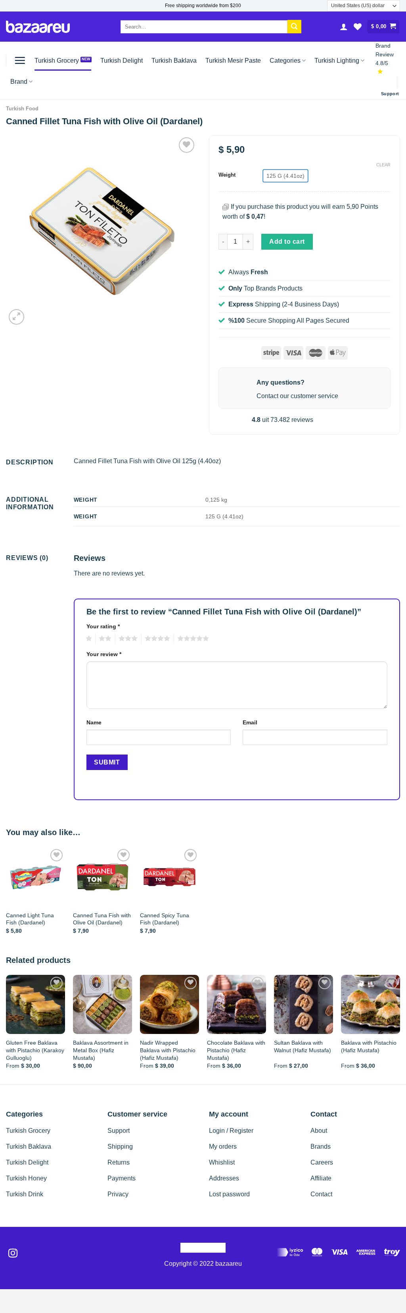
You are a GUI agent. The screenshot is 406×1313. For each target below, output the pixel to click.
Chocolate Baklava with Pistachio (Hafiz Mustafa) (236, 1050)
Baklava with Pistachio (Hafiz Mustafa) (368, 1046)
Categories (285, 60)
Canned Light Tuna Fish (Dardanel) (30, 919)
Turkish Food (22, 109)
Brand (18, 81)
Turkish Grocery (56, 60)
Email (250, 722)
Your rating (103, 626)
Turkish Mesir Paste (233, 60)
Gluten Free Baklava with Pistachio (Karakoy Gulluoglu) (35, 1050)
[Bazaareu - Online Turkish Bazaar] (38, 27)
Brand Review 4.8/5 (384, 54)
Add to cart (286, 241)
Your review (103, 654)
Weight (227, 175)
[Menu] (20, 60)
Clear (383, 164)
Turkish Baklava (174, 60)
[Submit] (294, 26)
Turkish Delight (121, 60)
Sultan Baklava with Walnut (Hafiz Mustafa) (302, 1046)
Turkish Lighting (336, 60)
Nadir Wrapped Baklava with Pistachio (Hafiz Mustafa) (167, 1050)
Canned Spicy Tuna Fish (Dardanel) (164, 919)
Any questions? (280, 382)
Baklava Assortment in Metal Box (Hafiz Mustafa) (100, 1050)
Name (94, 722)
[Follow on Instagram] (12, 1254)
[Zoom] (16, 317)
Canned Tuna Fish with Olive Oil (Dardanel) (102, 919)
